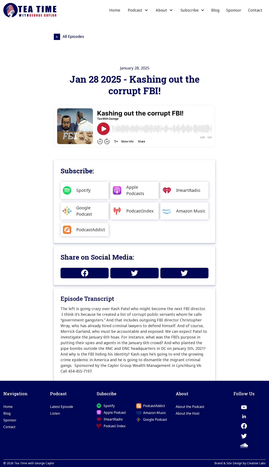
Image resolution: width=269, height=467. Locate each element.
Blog (215, 10)
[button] (138, 10)
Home (114, 10)
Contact (255, 10)
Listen (55, 413)
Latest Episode (61, 406)
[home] (29, 10)
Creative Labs (256, 463)
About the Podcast (190, 406)
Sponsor (233, 10)
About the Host (187, 413)
